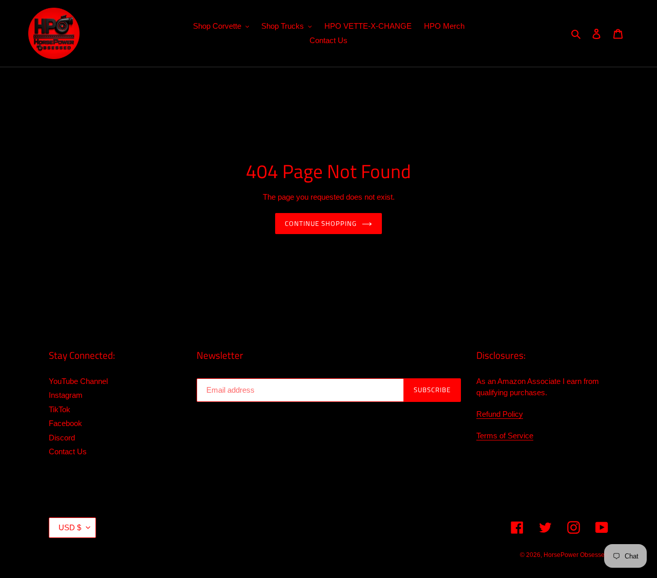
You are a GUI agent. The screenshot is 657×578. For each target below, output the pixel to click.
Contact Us (68, 451)
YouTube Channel (78, 381)
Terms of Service (504, 435)
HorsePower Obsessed (576, 554)
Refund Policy (499, 414)
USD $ (70, 527)
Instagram (66, 395)
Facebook (65, 423)
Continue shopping (321, 223)
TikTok (59, 409)
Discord (62, 437)
